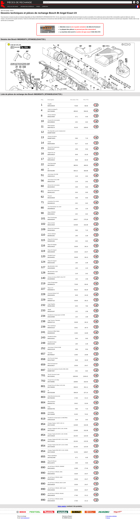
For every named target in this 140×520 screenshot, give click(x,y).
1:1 (126, 44)
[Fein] (90, 512)
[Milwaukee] (118, 512)
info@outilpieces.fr (25, 517)
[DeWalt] (77, 512)
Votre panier (62, 506)
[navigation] (68, 7)
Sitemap (108, 517)
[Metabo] (63, 512)
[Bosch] (22, 512)
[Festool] (35, 512)
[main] (70, 259)
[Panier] (137, 2)
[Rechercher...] (134, 2)
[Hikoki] (104, 512)
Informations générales (111, 516)
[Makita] (49, 512)
